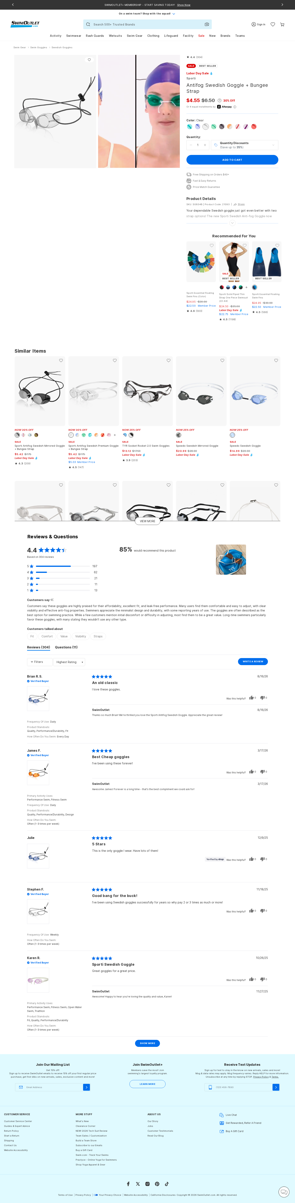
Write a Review (255, 662)
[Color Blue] (197, 126)
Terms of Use (65, 1195)
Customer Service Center (18, 1121)
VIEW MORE (147, 521)
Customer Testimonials (160, 1130)
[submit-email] (86, 1087)
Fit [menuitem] (32, 636)
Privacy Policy (261, 1076)
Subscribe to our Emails (89, 1145)
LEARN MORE (147, 1084)
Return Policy (11, 1130)
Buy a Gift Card (84, 1150)
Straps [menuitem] (98, 636)
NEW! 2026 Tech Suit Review (91, 1130)
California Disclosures (163, 1195)
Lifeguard (171, 35)
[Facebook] (128, 1183)
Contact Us (10, 1145)
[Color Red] (254, 126)
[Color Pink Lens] (238, 126)
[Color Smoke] (222, 126)
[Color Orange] (230, 126)
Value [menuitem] (64, 636)
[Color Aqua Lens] (189, 126)
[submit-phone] (276, 1087)
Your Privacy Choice (110, 1195)
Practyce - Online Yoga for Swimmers (96, 1159)
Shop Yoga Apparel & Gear (90, 1164)
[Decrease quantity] (191, 145)
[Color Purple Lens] (246, 126)
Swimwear (73, 35)
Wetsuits (115, 35)
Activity (55, 35)
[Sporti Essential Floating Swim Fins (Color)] (201, 261)
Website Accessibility (16, 1150)
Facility (188, 35)
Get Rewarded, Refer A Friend (243, 1122)
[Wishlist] (272, 24)
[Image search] (207, 24)
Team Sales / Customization (91, 1135)
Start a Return (11, 1135)
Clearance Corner (85, 1126)
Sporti (191, 78)
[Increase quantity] (205, 145)
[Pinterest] (157, 1183)
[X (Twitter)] (137, 1183)
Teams (240, 35)
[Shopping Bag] (282, 24)
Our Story (153, 1121)
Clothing (153, 35)
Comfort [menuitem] (47, 636)
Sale (201, 35)
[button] (194, 57)
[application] (284, 1192)
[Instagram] (147, 1183)
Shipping (9, 1140)
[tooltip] (51, 599)
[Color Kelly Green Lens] (214, 126)
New (212, 35)
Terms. (275, 1076)
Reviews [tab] (38, 648)
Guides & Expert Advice (17, 1126)
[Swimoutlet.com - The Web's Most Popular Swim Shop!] (25, 24)
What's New (82, 1121)
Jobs (150, 1126)
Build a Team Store (86, 1140)
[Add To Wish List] (89, 59)
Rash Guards (95, 35)
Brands (225, 35)
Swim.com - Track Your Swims (92, 1155)
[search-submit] (88, 24)
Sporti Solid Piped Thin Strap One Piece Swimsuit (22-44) (233, 297)
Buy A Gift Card (234, 1131)
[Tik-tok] (166, 1183)
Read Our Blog (156, 1135)
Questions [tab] (66, 648)
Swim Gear (134, 35)
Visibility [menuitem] (80, 636)
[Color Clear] (205, 126)
